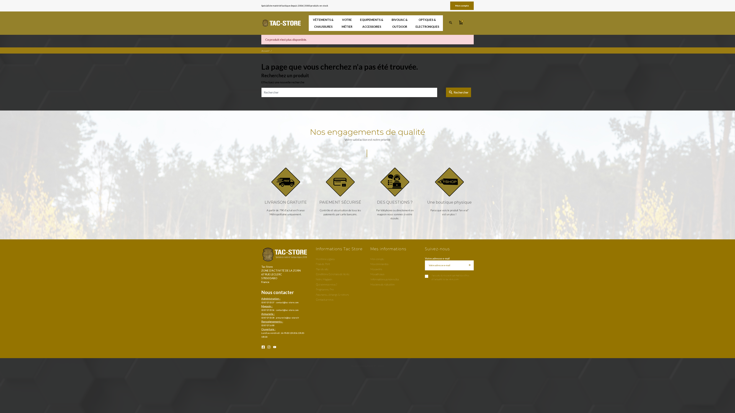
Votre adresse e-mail (437, 258)
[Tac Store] (282, 23)
